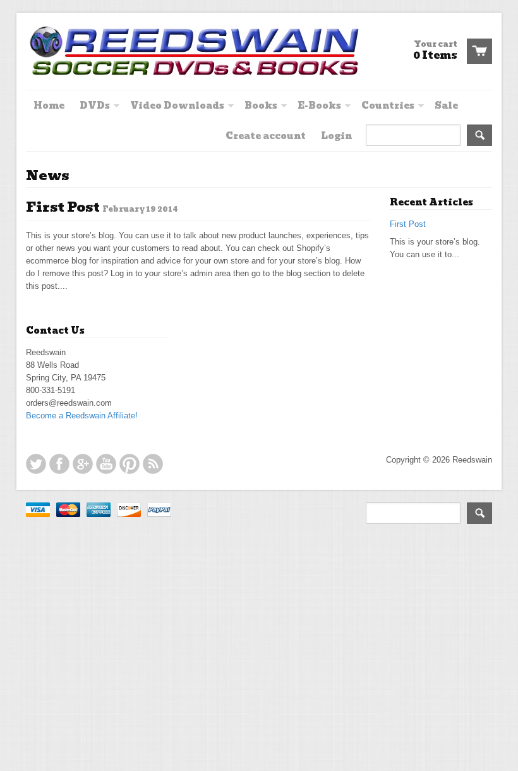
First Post (63, 207)
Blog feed (153, 464)
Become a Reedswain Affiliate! (82, 415)
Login (336, 136)
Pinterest (129, 464)
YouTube (106, 464)
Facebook (59, 464)
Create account (266, 136)
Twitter (36, 464)
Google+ (83, 464)
